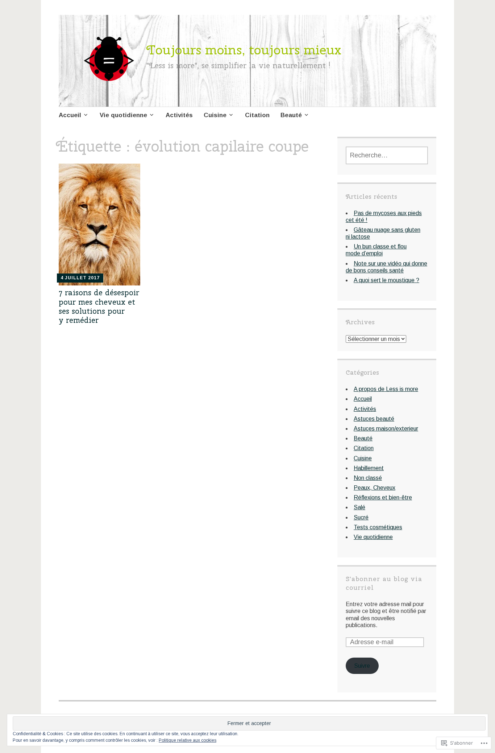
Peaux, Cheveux (374, 488)
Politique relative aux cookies (187, 740)
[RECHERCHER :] (387, 155)
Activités (179, 115)
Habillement (369, 468)
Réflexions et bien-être (383, 497)
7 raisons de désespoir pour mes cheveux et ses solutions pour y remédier (99, 306)
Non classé (368, 478)
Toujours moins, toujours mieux (243, 49)
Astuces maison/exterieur (386, 428)
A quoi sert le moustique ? (386, 280)
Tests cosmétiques (378, 527)
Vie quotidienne (123, 115)
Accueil (70, 115)
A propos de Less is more (386, 389)
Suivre (362, 666)
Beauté (291, 115)
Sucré (361, 517)
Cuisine (215, 115)
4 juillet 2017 (80, 277)
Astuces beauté (374, 419)
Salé (359, 507)
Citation (257, 115)
